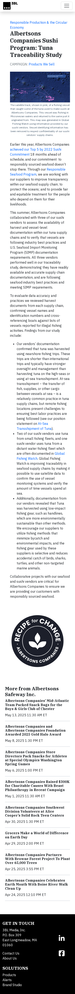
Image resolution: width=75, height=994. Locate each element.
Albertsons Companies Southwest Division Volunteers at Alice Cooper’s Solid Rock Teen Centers (34, 811)
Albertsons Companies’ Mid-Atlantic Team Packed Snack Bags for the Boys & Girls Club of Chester (37, 705)
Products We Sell (42, 64)
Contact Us (10, 953)
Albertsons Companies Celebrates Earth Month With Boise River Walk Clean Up (36, 884)
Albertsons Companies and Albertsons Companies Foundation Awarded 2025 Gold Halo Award (35, 730)
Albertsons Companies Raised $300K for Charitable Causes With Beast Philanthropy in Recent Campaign (37, 786)
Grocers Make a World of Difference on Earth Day (37, 835)
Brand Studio (12, 985)
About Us (9, 958)
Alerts (7, 980)
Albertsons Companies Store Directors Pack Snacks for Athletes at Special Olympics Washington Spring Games (36, 758)
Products (9, 975)
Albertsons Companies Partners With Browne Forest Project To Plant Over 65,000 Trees (37, 859)
